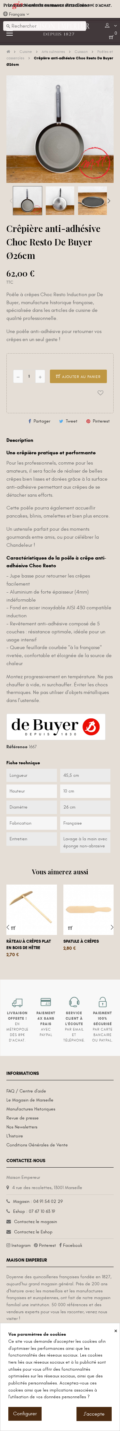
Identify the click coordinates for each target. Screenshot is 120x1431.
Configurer (25, 1414)
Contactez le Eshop (33, 1232)
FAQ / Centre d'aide (26, 1091)
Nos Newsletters (21, 1127)
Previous (11, 200)
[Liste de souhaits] (100, 393)
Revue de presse (22, 1118)
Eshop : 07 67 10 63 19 (34, 1211)
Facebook (72, 1245)
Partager (42, 421)
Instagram (21, 1245)
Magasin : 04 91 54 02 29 (38, 1201)
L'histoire (14, 1136)
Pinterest (101, 421)
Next (108, 200)
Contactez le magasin (35, 1221)
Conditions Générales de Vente (37, 1145)
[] (70, 928)
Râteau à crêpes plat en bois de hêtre (28, 944)
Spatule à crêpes (81, 941)
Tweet (71, 421)
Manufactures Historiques (30, 1109)
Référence (17, 747)
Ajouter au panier (81, 376)
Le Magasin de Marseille (29, 1100)
